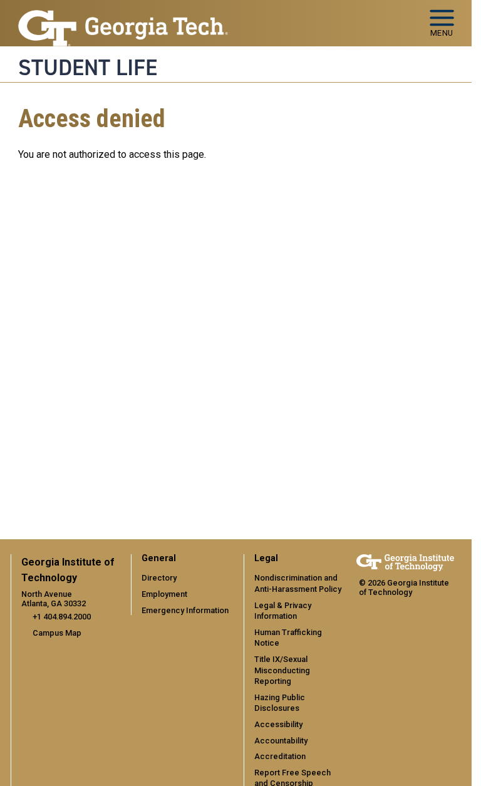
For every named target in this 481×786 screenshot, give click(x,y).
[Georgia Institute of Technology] (123, 18)
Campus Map (57, 633)
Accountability (281, 740)
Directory (159, 577)
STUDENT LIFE (87, 67)
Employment (164, 594)
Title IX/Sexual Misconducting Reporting (282, 670)
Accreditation (280, 756)
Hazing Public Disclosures (279, 703)
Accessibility (278, 724)
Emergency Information (185, 610)
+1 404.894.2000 (62, 616)
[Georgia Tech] (405, 562)
